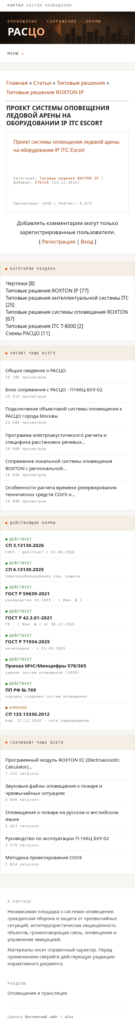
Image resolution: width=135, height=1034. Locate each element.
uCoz (69, 1017)
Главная (17, 82)
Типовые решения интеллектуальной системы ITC (67, 297)
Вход (87, 241)
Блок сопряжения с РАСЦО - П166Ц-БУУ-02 (54, 389)
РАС (26, 31)
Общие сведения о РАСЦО (35, 370)
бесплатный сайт (41, 1017)
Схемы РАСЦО (23, 333)
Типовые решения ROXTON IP (45, 92)
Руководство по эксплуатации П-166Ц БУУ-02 (57, 838)
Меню (13, 53)
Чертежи (16, 283)
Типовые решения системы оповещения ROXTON (67, 311)
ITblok (42, 182)
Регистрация (58, 241)
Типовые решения (81, 82)
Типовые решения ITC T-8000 (41, 326)
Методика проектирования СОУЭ (43, 857)
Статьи (42, 82)
